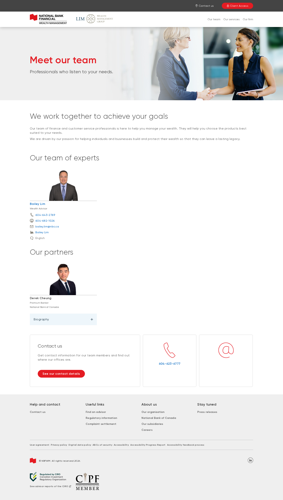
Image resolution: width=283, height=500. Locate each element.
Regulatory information (101, 418)
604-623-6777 (170, 363)
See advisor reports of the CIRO (49, 486)
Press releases (207, 412)
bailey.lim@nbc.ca (47, 226)
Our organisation (153, 412)
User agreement (39, 445)
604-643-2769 (45, 214)
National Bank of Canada (159, 418)
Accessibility (121, 445)
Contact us (37, 412)
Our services (231, 19)
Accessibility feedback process (185, 445)
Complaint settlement (101, 424)
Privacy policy (59, 445)
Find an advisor (96, 412)
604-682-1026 (45, 220)
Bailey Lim (37, 204)
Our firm (248, 19)
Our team (214, 19)
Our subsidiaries (152, 424)
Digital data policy (80, 445)
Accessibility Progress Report (148, 445)
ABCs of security (102, 445)
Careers (147, 430)
